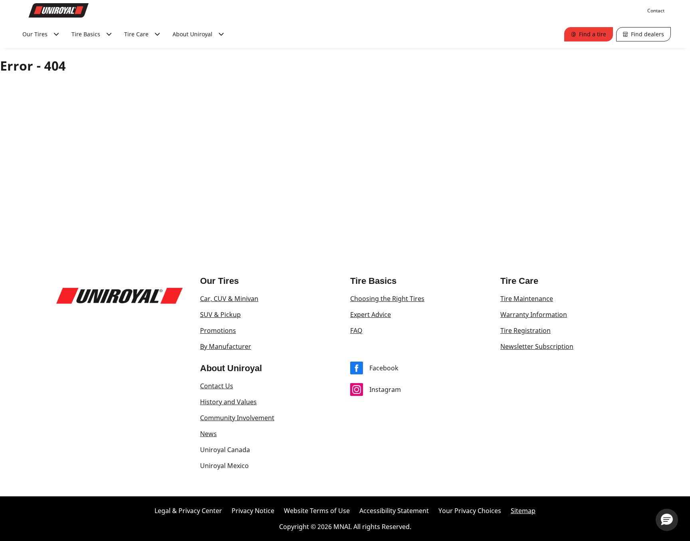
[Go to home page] (58, 10)
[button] (667, 520)
